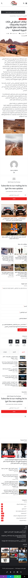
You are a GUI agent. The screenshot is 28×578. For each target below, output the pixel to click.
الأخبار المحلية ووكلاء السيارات (19, 515)
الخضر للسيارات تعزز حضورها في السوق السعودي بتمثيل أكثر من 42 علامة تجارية (10, 476)
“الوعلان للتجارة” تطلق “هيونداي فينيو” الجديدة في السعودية (9, 469)
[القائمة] (26, 3)
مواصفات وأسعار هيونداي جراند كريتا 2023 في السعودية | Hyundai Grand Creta (10, 363)
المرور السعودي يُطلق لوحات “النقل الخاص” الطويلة (10, 357)
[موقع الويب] (14, 173)
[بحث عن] (23, 3)
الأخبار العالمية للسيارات (21, 518)
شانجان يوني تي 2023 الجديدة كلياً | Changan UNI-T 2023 (10, 369)
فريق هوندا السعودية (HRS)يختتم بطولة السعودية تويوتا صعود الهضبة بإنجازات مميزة (21, 258)
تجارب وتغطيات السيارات (21, 504)
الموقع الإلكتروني (23, 318)
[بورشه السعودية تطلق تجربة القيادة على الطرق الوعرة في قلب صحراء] (7, 267)
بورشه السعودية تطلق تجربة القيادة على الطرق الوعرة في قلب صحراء (7, 273)
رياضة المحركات (13, 16)
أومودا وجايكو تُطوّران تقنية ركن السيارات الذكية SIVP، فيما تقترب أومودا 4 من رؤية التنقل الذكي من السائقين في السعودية (9, 484)
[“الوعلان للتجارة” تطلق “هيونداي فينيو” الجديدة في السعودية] (23, 470)
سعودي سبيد (22, 33)
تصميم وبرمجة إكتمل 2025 (8, 568)
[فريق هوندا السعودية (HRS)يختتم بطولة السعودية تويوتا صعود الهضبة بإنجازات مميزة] (21, 251)
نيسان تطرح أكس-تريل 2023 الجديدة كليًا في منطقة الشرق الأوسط (10, 376)
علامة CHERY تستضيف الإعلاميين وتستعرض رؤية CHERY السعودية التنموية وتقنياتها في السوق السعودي (10, 491)
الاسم (25, 306)
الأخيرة (14, 352)
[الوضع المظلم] (2, 3)
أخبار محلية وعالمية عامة (21, 511)
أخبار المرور (24, 509)
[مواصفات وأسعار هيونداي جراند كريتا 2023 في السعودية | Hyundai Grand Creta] (22, 364)
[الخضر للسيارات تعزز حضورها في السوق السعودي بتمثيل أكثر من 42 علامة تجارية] (23, 476)
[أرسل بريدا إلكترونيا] (19, 33)
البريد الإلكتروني (23, 312)
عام (25, 506)
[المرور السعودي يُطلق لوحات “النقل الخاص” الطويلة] (22, 357)
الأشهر (23, 352)
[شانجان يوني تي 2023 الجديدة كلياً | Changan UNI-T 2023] (22, 371)
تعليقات (5, 352)
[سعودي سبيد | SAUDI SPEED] (14, 3)
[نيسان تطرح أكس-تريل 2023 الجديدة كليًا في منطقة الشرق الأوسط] (22, 377)
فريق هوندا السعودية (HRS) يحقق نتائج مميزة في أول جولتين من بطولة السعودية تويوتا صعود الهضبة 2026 (7, 258)
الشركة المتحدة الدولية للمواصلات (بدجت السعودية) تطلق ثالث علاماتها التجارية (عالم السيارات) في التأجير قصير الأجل (15, 461)
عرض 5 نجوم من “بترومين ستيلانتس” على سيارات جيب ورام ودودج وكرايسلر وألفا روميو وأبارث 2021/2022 (10, 383)
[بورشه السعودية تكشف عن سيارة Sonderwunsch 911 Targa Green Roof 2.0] (5, 555)
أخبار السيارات (19, 16)
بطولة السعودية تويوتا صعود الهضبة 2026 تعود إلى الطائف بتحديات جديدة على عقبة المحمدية (21, 274)
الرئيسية (24, 16)
